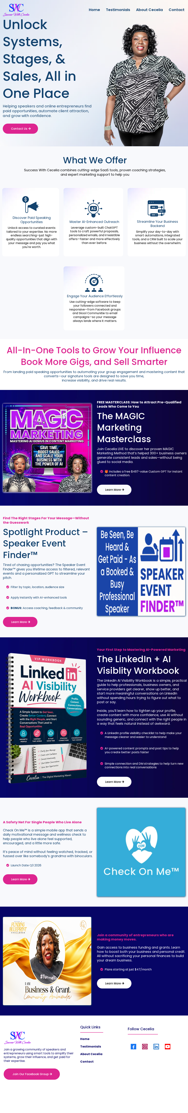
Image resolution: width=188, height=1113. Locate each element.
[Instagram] (145, 1046)
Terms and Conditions (105, 1102)
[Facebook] (133, 1046)
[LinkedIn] (156, 1046)
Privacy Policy (79, 1102)
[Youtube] (167, 1046)
